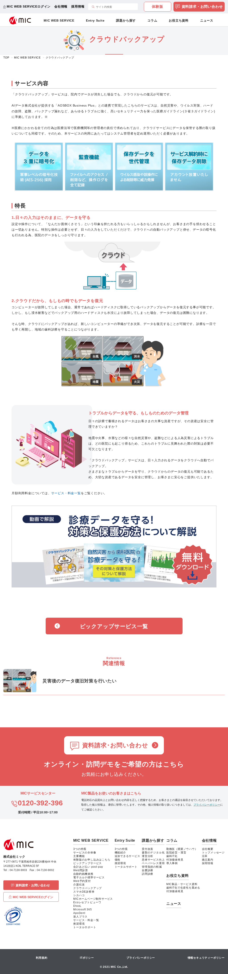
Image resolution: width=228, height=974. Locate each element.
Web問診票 (80, 870)
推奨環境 (79, 923)
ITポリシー (87, 957)
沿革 (205, 856)
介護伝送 (79, 884)
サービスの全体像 (84, 852)
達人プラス (80, 916)
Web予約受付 (82, 881)
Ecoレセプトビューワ (87, 902)
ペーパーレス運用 (153, 863)
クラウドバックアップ (87, 888)
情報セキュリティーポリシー (206, 957)
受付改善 (147, 849)
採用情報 (77, 6)
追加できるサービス (127, 856)
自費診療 (147, 870)
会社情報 (60, 6)
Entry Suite (95, 20)
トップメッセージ (213, 852)
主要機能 (79, 856)
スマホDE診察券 (83, 891)
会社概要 (207, 849)
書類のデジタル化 (153, 852)
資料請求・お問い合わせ (202, 6)
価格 (117, 859)
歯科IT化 (171, 856)
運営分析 (147, 856)
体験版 (157, 6)
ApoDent (79, 913)
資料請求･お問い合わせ (115, 745)
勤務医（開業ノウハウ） (182, 849)
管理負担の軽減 (152, 866)
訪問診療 (147, 873)
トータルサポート (84, 927)
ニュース (206, 20)
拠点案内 (207, 859)
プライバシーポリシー (206, 804)
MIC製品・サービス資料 (181, 884)
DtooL (77, 905)
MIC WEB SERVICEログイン (29, 6)
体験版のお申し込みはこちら (91, 859)
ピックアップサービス (87, 863)
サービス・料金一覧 (66, 493)
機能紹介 (120, 852)
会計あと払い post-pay (88, 866)
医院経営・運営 (176, 852)
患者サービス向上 (153, 859)
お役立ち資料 (179, 20)
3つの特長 (79, 849)
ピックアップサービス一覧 (114, 626)
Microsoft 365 (82, 909)
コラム (152, 20)
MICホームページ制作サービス (93, 898)
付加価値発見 (174, 859)
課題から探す (126, 20)
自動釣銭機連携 (83, 873)
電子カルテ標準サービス (89, 877)
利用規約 (41, 957)
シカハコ (79, 895)
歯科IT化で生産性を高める (183, 887)
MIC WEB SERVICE (59, 20)
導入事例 (172, 863)
